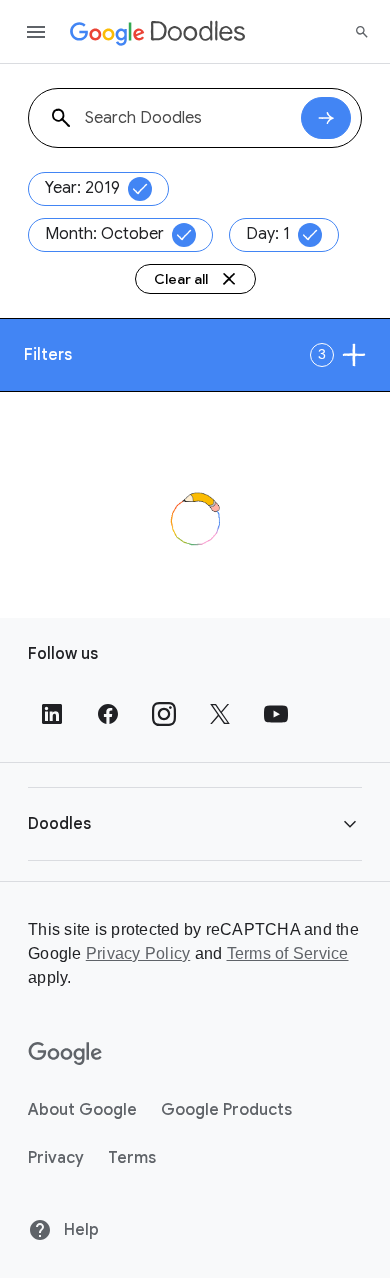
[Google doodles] (158, 32)
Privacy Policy (138, 953)
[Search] (362, 32)
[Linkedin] (52, 714)
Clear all (181, 279)
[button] (195, 823)
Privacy (56, 1158)
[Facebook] (108, 714)
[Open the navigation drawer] (36, 32)
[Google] (65, 1054)
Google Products (226, 1110)
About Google (82, 1110)
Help (79, 1230)
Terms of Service (288, 953)
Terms (132, 1158)
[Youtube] (276, 714)
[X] (220, 714)
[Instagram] (164, 714)
